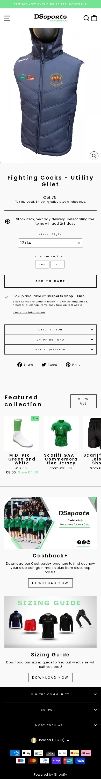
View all (83, 401)
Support (49, 709)
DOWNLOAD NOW (50, 583)
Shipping (42, 202)
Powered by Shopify (50, 774)
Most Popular (49, 725)
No (57, 264)
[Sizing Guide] (50, 622)
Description (50, 329)
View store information (29, 312)
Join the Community (49, 694)
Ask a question (50, 349)
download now (50, 677)
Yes (42, 264)
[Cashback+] (50, 523)
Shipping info (50, 339)
